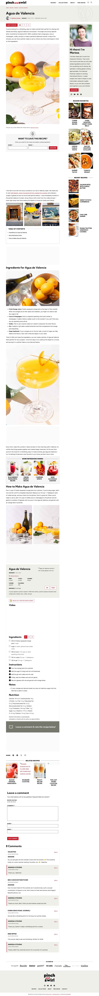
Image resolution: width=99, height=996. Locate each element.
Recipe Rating (12, 800)
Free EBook (56, 989)
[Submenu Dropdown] (56, 2)
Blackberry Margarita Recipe (13, 479)
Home (7, 7)
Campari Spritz (39, 478)
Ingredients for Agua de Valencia (18, 232)
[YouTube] (74, 94)
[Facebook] (77, 94)
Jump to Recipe (11, 25)
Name (10, 145)
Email (30, 145)
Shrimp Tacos (74, 171)
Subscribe (53, 147)
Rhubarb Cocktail (25, 781)
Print (53, 587)
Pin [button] (47, 587)
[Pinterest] (81, 94)
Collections (63, 2)
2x (29, 637)
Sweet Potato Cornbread (85, 201)
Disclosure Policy (56, 994)
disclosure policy (34, 127)
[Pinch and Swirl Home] (16, 2)
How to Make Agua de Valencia (17, 238)
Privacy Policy (49, 994)
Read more (74, 90)
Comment (11, 805)
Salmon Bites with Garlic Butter (85, 186)
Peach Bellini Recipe (39, 781)
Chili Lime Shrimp (83, 215)
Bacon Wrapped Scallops (87, 148)
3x (32, 637)
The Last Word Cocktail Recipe (53, 782)
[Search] (91, 2)
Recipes (53, 2)
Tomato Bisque (87, 171)
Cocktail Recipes (23, 7)
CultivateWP (68, 994)
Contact (64, 989)
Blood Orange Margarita (11, 781)
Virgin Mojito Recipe (26, 479)
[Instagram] (71, 94)
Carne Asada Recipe (74, 122)
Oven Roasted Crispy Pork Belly (87, 123)
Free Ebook (81, 2)
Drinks (16, 7)
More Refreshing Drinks (15, 235)
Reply (56, 852)
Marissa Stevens (16, 18)
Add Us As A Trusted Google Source (23, 600)
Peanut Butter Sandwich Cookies (86, 230)
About (72, 2)
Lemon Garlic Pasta (74, 148)
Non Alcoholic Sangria (52, 479)
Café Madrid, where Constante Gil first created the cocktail (29, 193)
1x (25, 637)
